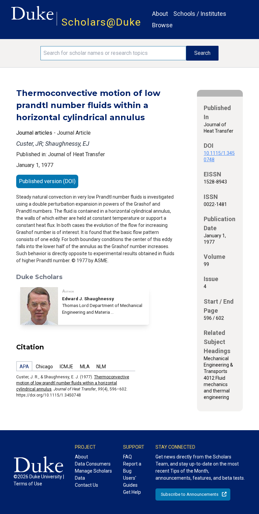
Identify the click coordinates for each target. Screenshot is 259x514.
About (160, 13)
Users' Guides (130, 481)
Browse (162, 25)
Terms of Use (27, 483)
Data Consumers (93, 464)
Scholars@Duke (101, 22)
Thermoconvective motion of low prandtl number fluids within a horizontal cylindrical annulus (72, 383)
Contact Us (86, 485)
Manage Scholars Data (93, 474)
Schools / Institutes (199, 13)
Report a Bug (132, 467)
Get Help (132, 492)
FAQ (127, 456)
